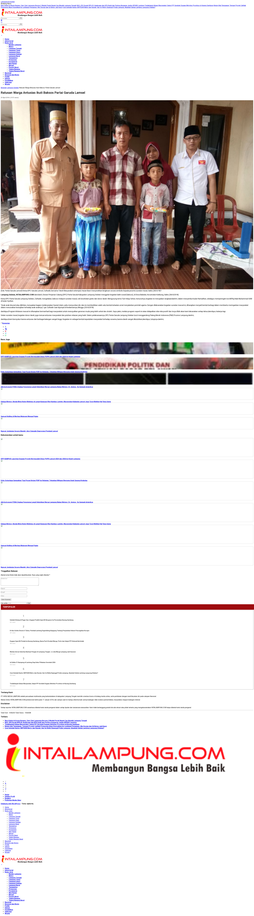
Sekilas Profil (10, 796)
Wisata (7, 84)
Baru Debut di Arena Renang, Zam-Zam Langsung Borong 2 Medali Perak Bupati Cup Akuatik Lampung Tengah (38, 5)
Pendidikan (9, 80)
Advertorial (9, 41)
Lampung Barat (14, 56)
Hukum (7, 79)
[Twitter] (5, 783)
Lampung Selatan (15, 54)
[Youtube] (5, 787)
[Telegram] (5, 789)
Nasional (8, 73)
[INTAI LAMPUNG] (22, 16)
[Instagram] (5, 785)
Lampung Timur (14, 50)
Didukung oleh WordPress (10, 804)
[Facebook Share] (5, 327)
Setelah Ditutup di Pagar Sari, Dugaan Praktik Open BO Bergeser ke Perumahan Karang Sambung (41, 620)
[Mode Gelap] (1, 20)
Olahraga (8, 82)
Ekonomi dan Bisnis (12, 75)
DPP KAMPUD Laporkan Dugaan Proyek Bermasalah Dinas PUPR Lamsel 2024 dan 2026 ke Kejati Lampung (40, 357)
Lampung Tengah (15, 48)
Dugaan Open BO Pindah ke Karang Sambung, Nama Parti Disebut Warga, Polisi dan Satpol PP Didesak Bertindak (47, 641)
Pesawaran (13, 62)
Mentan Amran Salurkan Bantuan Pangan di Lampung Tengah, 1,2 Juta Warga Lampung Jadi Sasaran (43, 652)
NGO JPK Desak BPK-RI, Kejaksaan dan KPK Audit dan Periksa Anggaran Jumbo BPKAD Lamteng (110, 5)
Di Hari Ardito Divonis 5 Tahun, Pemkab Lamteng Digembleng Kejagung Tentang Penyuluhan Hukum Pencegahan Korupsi (49, 630)
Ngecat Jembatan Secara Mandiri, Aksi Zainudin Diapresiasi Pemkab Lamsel (29, 431)
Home (7, 39)
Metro (11, 47)
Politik (7, 77)
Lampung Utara (14, 52)
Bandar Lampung (15, 45)
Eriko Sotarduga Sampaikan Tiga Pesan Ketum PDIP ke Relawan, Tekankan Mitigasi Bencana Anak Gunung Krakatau (44, 372)
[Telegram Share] (5, 334)
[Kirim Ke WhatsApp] (5, 336)
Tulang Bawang (14, 69)
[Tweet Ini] (6, 330)
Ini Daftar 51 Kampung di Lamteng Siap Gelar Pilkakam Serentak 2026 (32, 662)
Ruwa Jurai (9, 43)
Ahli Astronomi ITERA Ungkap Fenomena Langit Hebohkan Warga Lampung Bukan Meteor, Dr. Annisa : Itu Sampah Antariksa (47, 387)
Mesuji (11, 65)
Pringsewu (13, 60)
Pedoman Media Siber (13, 800)
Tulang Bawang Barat (17, 71)
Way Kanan (13, 63)
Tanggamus (13, 58)
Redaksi (8, 798)
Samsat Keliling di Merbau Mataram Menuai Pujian (19, 416)
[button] (21, 18)
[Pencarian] (1, 22)
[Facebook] (5, 782)
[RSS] (5, 791)
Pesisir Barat (14, 67)
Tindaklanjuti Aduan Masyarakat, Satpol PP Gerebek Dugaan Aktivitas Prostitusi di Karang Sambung (179, 5)
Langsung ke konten (8, 2)
